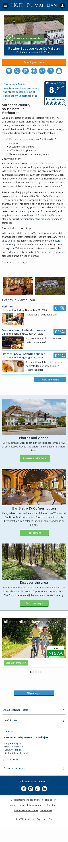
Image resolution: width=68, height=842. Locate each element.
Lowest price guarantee (28, 38)
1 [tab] (31, 672)
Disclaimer (52, 805)
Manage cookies (17, 805)
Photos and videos (34, 458)
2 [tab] (33, 672)
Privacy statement (36, 805)
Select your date (34, 62)
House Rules (46, 810)
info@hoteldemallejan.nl (15, 753)
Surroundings (34, 603)
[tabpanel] (34, 642)
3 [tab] (36, 672)
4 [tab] (38, 672)
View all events (50, 379)
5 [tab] (41, 672)
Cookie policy (49, 799)
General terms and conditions (25, 799)
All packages (34, 693)
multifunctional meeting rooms (31, 219)
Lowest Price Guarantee (26, 810)
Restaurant (34, 532)
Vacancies (13, 759)
